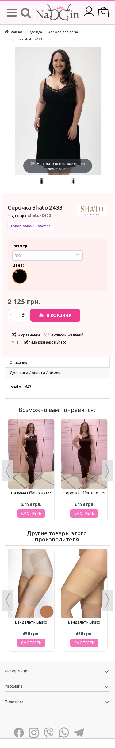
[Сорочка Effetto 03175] (84, 454)
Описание (18, 362)
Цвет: (18, 265)
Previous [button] (7, 470)
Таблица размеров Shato (44, 342)
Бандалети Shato (31, 622)
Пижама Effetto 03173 (31, 493)
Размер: (20, 246)
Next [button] (107, 470)
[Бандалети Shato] (31, 583)
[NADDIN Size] (57, 12)
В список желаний (67, 335)
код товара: (17, 216)
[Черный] (20, 276)
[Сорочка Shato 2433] (41, 181)
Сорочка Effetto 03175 (84, 493)
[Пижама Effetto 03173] (31, 454)
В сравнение (29, 335)
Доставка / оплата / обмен (35, 372)
